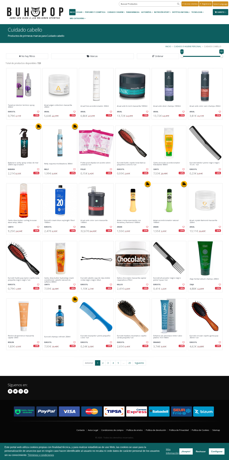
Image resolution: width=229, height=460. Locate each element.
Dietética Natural (180, 12)
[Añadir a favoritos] (37, 112)
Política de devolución (156, 430)
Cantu (156, 169)
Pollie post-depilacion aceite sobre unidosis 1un (95, 164)
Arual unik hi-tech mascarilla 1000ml (132, 106)
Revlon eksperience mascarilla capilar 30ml (21, 337)
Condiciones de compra (112, 430)
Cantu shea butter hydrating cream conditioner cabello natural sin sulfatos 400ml (59, 280)
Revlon (11, 342)
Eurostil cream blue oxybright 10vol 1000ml (59, 221)
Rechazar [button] (201, 451)
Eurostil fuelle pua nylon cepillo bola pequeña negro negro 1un (23, 279)
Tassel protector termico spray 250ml (21, 106)
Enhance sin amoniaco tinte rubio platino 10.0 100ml (167, 337)
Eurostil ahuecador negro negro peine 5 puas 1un (167, 279)
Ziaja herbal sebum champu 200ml (204, 279)
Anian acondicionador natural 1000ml (166, 221)
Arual (46, 112)
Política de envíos (134, 430)
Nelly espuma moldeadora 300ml (58, 164)
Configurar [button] (216, 451)
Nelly (46, 169)
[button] (92, 56)
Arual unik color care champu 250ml (205, 106)
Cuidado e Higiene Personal (187, 46)
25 (129, 362)
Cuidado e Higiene (115, 12)
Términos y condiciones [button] (41, 455)
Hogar (79, 12)
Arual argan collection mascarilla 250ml (58, 106)
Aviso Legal (93, 430)
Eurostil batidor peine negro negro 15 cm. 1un (204, 164)
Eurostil (11, 112)
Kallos (120, 285)
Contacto (80, 430)
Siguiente (139, 362)
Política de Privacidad (179, 430)
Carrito (221, 12)
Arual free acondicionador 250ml (95, 106)
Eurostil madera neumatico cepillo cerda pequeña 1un (132, 337)
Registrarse (206, 4)
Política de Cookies (200, 430)
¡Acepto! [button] (186, 451)
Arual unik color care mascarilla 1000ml (94, 221)
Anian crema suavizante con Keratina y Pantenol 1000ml (129, 221)
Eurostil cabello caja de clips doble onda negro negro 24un (95, 279)
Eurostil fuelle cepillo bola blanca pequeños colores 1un (131, 164)
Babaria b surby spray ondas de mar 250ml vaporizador (23, 164)
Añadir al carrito (24, 122)
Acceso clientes (191, 4)
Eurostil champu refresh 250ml (57, 337)
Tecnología (196, 12)
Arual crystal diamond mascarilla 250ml (203, 221)
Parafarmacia (132, 12)
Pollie (83, 169)
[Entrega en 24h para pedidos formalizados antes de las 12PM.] (39, 126)
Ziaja (192, 285)
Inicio (72, 12)
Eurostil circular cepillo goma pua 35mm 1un (204, 337)
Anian (119, 227)
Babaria (11, 169)
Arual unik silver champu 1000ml (167, 106)
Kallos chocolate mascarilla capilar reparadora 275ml (131, 279)
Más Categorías (77, 18)
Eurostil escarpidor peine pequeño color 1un (95, 337)
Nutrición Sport (161, 12)
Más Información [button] (172, 451)
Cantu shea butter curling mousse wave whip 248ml (22, 221)
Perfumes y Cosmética (95, 12)
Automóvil (146, 12)
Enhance (156, 342)
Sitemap (216, 430)
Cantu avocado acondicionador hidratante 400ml (166, 164)
